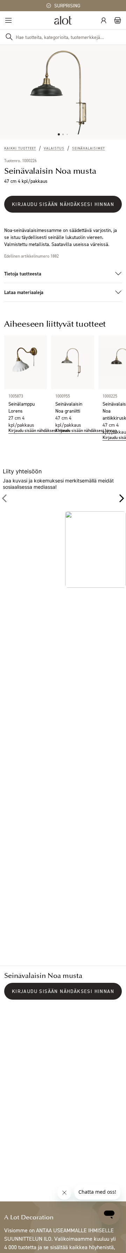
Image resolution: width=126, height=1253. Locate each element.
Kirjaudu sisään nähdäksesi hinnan (63, 204)
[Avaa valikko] (8, 20)
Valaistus (54, 148)
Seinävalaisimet (88, 148)
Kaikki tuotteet (20, 148)
